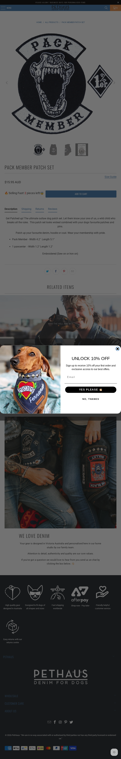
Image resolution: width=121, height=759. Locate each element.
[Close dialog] (118, 349)
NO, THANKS (90, 399)
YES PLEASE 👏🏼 (91, 389)
